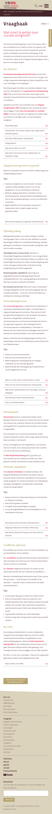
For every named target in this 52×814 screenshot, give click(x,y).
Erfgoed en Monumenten (12, 722)
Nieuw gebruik (8, 734)
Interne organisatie (10, 725)
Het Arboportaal (11, 126)
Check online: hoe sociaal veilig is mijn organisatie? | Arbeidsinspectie (25, 132)
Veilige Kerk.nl (10, 143)
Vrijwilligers (7, 728)
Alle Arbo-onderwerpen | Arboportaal (19, 138)
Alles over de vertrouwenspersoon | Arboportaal (23, 385)
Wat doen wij (8, 700)
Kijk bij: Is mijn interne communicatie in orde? (22, 380)
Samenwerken (8, 749)
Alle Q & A (6, 752)
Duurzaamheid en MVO (12, 746)
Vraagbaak (11, 11)
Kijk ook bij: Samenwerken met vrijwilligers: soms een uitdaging (25, 391)
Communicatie (8, 740)
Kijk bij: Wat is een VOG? (14, 664)
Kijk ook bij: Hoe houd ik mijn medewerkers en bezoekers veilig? (22, 154)
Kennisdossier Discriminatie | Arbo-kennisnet (22, 523)
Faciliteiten (7, 737)
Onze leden (7, 706)
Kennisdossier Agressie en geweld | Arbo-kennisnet (24, 222)
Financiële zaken (9, 731)
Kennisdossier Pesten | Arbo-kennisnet (19, 398)
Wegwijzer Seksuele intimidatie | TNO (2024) (21, 528)
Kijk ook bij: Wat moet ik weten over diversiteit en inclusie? (24, 534)
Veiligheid (19, 11)
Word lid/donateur (10, 712)
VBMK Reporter (9, 703)
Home (5, 11)
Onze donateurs (9, 709)
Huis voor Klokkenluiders (14, 402)
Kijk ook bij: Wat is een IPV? (15, 148)
